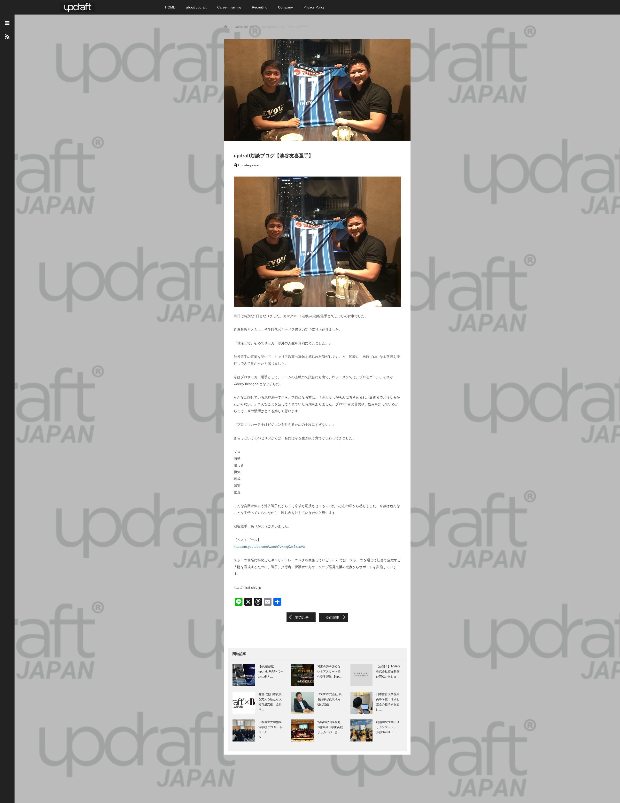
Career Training (229, 7)
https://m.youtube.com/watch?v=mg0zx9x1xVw (269, 546)
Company (285, 7)
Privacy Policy (314, 7)
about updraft (196, 7)
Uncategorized (249, 165)
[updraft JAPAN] (77, 6)
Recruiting (259, 7)
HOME (170, 7)
